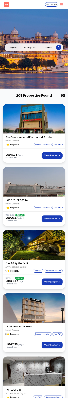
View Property (52, 155)
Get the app (52, 4)
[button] (34, 118)
